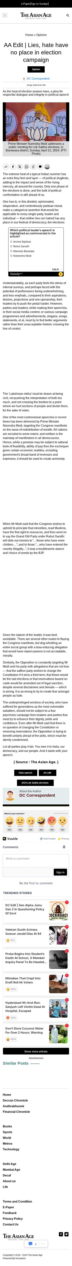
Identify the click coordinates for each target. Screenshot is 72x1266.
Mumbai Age (11, 1169)
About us (9, 1181)
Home (7, 1094)
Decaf (7, 1175)
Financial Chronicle (16, 1111)
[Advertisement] (36, 361)
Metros (7, 1143)
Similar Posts (15, 1063)
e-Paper (25, 3)
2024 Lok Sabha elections (35, 783)
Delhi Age (9, 1164)
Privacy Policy (13, 1218)
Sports (7, 1132)
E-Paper (8, 1207)
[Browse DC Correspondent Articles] (10, 795)
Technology (11, 1149)
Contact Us (10, 1224)
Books (7, 1126)
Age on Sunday (39, 3)
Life (5, 1186)
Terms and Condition (17, 1201)
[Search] (68, 16)
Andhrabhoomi (13, 1106)
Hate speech (26, 773)
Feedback (10, 1213)
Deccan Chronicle (15, 1100)
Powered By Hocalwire (14, 1258)
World (7, 1137)
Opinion (36, 69)
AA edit (47, 773)
